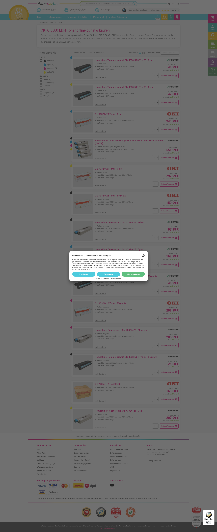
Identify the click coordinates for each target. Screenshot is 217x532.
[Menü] (212, 511)
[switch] (208, 522)
